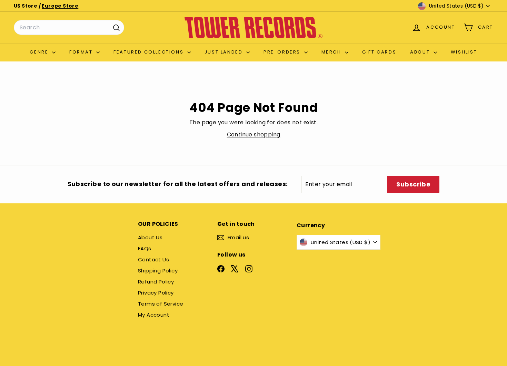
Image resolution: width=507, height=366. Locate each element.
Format (82, 52)
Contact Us (153, 259)
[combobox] (69, 27)
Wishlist (464, 52)
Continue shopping (253, 134)
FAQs (144, 248)
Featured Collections (149, 52)
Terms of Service (160, 303)
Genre (40, 52)
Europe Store (60, 5)
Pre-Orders (283, 52)
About (421, 52)
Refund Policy (156, 281)
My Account (153, 314)
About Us (150, 237)
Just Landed (225, 52)
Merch (332, 52)
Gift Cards (379, 52)
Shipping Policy (158, 270)
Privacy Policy (156, 292)
